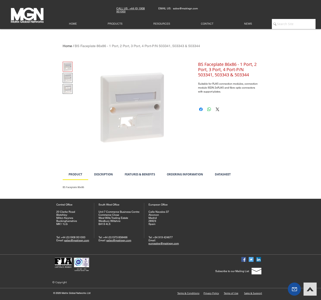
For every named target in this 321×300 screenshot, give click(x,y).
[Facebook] (243, 259)
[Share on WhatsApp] (209, 109)
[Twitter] (251, 259)
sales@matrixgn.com (76, 240)
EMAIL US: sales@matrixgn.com (178, 8)
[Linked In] (258, 259)
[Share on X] (217, 109)
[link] (75, 174)
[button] (294, 289)
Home (67, 46)
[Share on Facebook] (201, 109)
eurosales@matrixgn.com (163, 243)
